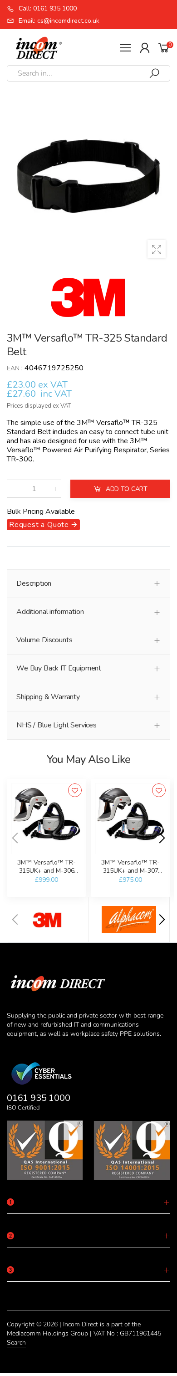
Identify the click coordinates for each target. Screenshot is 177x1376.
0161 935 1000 (38, 1098)
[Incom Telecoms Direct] (48, 919)
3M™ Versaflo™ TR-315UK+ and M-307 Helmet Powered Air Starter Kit (130, 874)
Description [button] (33, 583)
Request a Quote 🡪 (43, 525)
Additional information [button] (50, 612)
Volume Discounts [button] (44, 640)
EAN (13, 368)
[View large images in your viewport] (157, 249)
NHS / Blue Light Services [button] (56, 725)
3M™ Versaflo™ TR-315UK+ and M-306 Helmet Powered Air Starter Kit (46, 874)
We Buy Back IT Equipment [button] (58, 668)
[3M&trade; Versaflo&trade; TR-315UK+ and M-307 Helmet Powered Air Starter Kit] (130, 818)
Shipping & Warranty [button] (48, 697)
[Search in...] (154, 73)
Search (16, 1342)
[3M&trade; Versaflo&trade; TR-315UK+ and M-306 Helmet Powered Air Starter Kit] (46, 818)
